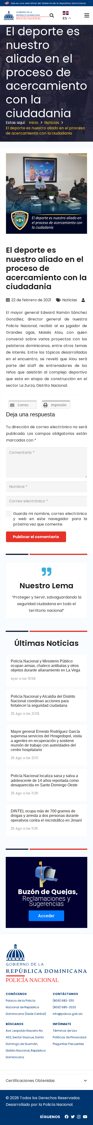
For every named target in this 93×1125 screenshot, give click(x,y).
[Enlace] (28, 15)
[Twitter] (73, 1117)
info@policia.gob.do (68, 1014)
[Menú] (86, 15)
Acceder (46, 915)
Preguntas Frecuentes (68, 1044)
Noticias (69, 300)
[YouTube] (85, 1117)
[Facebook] (66, 1117)
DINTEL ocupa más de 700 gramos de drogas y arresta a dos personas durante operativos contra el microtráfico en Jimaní (46, 815)
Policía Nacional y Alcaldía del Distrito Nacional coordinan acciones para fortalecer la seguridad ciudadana (43, 700)
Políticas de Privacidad (69, 1037)
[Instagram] (79, 1117)
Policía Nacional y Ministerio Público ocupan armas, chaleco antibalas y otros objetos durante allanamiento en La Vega (45, 665)
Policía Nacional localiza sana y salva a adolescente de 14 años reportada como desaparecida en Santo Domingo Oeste (45, 780)
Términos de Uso (65, 1031)
